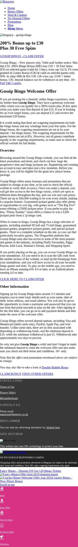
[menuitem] (43, 8)
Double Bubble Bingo (55, 367)
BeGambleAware (9, 398)
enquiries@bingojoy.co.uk (14, 414)
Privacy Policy (8, 392)
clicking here (53, 427)
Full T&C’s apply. (11, 83)
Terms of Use (7, 387)
